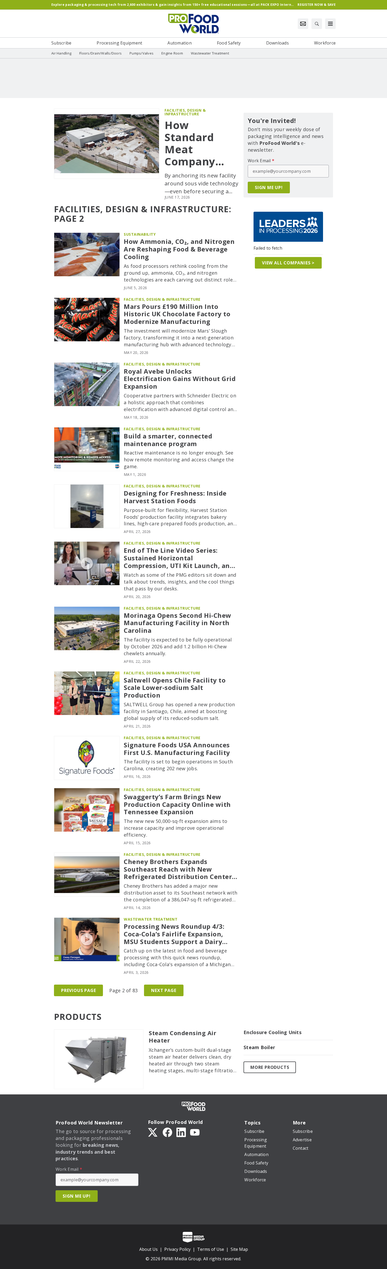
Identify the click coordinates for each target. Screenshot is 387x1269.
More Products (269, 1067)
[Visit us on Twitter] (153, 1132)
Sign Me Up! (269, 187)
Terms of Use (210, 1249)
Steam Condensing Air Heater (182, 1036)
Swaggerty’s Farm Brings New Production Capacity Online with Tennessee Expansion (177, 804)
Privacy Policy (177, 1249)
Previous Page (78, 990)
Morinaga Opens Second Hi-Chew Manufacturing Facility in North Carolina (177, 623)
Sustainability (140, 234)
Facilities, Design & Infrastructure (185, 112)
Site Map (239, 1249)
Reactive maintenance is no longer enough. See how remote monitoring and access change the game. (179, 460)
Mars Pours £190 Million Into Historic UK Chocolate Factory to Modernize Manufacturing (177, 314)
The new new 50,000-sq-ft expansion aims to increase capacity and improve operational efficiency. (175, 828)
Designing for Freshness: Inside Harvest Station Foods (175, 497)
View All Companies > (288, 263)
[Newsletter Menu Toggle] (303, 23)
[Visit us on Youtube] (195, 1132)
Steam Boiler (259, 1047)
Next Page (163, 990)
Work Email (261, 161)
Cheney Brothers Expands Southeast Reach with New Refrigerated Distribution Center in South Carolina (178, 869)
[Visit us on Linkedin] (181, 1132)
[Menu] (330, 23)
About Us (148, 1249)
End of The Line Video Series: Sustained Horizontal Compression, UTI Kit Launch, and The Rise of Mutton (179, 558)
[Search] (316, 23)
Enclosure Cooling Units (272, 1032)
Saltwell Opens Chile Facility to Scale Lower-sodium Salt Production (175, 688)
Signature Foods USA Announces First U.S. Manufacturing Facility (177, 749)
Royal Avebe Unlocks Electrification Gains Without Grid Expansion (180, 379)
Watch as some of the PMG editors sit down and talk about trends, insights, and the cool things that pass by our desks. (180, 582)
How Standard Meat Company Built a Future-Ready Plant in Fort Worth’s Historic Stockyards (201, 143)
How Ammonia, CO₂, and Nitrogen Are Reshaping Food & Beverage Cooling (179, 249)
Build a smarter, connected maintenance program (168, 440)
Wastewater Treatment (150, 919)
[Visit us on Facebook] (167, 1132)
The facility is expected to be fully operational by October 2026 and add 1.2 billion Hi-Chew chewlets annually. (178, 646)
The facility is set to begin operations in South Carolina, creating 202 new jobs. (178, 765)
